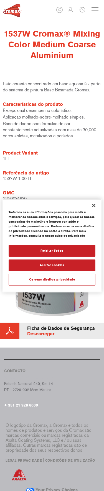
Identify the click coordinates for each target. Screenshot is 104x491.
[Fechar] (94, 205)
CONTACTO (15, 371)
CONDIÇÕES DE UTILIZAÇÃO (70, 460)
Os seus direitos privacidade (52, 279)
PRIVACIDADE (30, 460)
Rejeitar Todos (52, 251)
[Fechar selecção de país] (81, 10)
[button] (60, 11)
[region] (51, 245)
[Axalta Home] (12, 12)
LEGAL (11, 460)
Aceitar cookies (52, 265)
